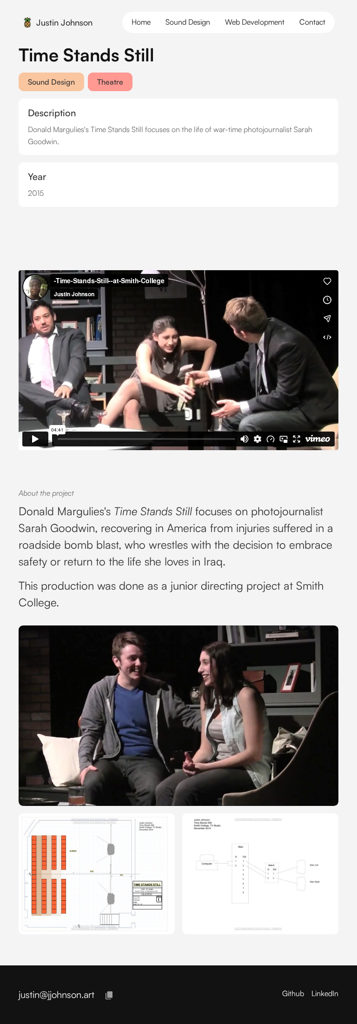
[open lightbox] (178, 715)
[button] (312, 22)
